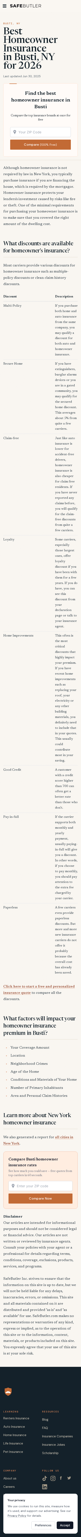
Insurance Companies (57, 1436)
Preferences (43, 1525)
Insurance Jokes (53, 1445)
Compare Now (40, 1198)
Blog (45, 1419)
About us (9, 1478)
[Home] (25, 6)
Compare (40, 144)
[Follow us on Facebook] (61, 1478)
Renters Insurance (16, 1418)
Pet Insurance (13, 1452)
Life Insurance (13, 1443)
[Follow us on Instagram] (52, 1478)
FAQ (45, 1428)
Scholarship (50, 1453)
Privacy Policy (17, 1516)
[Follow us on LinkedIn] (44, 1486)
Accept (65, 1525)
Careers (9, 1487)
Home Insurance (14, 1435)
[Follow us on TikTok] (44, 1478)
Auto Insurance (14, 1427)
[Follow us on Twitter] (69, 1478)
